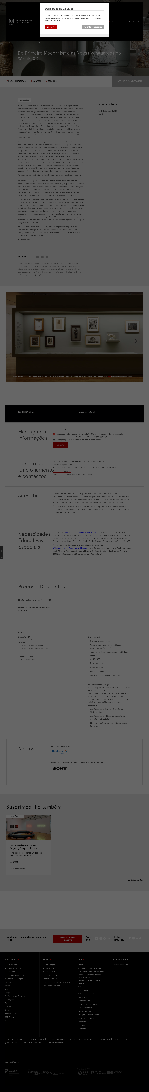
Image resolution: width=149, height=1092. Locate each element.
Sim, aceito (51, 27)
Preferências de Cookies (93, 27)
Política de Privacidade (74, 36)
